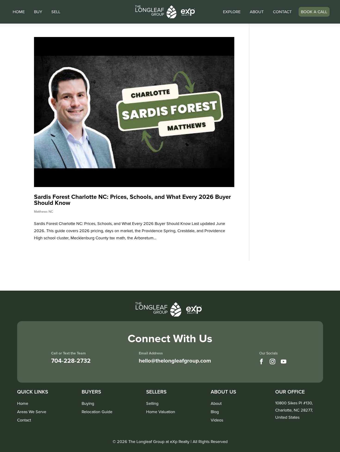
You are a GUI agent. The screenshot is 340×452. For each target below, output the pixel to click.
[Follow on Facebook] (261, 361)
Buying (88, 403)
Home (19, 11)
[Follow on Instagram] (272, 361)
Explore (232, 11)
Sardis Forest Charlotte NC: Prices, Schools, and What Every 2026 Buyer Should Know (132, 200)
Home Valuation (160, 412)
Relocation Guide (97, 412)
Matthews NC (43, 212)
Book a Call (314, 11)
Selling (152, 403)
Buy (38, 11)
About (257, 11)
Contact (282, 11)
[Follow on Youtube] (283, 361)
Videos (217, 420)
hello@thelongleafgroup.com (175, 360)
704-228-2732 (71, 361)
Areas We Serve (31, 412)
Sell (55, 11)
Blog (215, 412)
